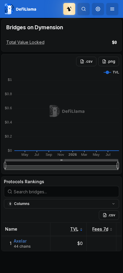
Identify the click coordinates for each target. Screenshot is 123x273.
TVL (74, 229)
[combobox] (98, 9)
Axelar (20, 240)
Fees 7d (100, 229)
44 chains (22, 246)
